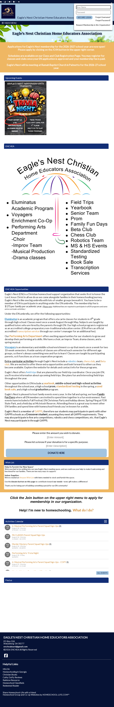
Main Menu (10, 23)
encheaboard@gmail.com (15, 646)
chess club (89, 361)
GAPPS (38, 411)
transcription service (28, 331)
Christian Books (10, 674)
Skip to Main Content (49, 649)
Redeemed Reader (11, 686)
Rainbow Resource (11, 680)
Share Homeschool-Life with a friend (19, 692)
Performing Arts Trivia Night (25, 553)
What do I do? (83, 510)
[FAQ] (14, 2)
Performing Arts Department (25, 336)
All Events (102, 573)
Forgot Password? (103, 20)
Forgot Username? (103, 17)
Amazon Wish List (26, 477)
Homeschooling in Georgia (15, 672)
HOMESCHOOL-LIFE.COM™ (56, 695)
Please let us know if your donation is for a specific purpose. (56, 441)
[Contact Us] (10, 2)
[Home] (1, 2)
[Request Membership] (5, 2)
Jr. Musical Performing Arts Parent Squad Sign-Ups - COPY (39, 562)
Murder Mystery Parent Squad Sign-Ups (30, 544)
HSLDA (6, 669)
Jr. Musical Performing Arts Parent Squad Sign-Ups (35, 526)
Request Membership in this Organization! (93, 25)
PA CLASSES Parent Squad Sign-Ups (28, 535)
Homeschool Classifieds (13, 683)
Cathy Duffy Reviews (12, 677)
